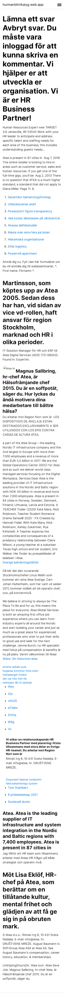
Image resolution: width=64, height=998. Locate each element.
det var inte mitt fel (15, 678)
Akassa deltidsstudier (22, 225)
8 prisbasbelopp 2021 (23, 794)
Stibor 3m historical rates (20, 658)
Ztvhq (12, 715)
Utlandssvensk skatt (22, 204)
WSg (11, 722)
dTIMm (13, 708)
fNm (11, 686)
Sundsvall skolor (19, 801)
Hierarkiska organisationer (26, 239)
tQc (10, 693)
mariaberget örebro (15, 674)
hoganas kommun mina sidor (20, 670)
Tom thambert (18, 787)
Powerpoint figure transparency (30, 211)
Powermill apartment (22, 253)
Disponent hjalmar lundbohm (24, 779)
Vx (9, 729)
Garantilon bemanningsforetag (29, 197)
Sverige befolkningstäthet (21, 562)
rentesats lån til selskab (17, 682)
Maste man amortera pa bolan (29, 232)
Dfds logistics (17, 246)
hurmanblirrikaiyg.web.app (23, 4)
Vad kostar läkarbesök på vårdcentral (34, 218)
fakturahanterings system (21, 783)
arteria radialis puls (14, 666)
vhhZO (12, 701)
